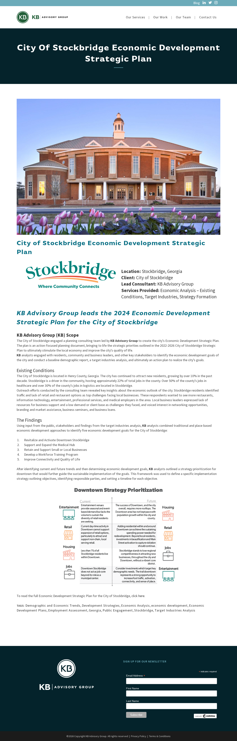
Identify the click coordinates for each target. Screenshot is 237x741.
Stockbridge (143, 610)
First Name (132, 688)
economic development (169, 605)
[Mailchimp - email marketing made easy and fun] (205, 715)
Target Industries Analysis (175, 610)
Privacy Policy (138, 736)
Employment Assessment (67, 610)
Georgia (95, 610)
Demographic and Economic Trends (52, 605)
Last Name (132, 700)
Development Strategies (101, 605)
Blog (196, 3)
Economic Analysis (135, 605)
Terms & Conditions (160, 736)
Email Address (135, 675)
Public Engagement (118, 610)
